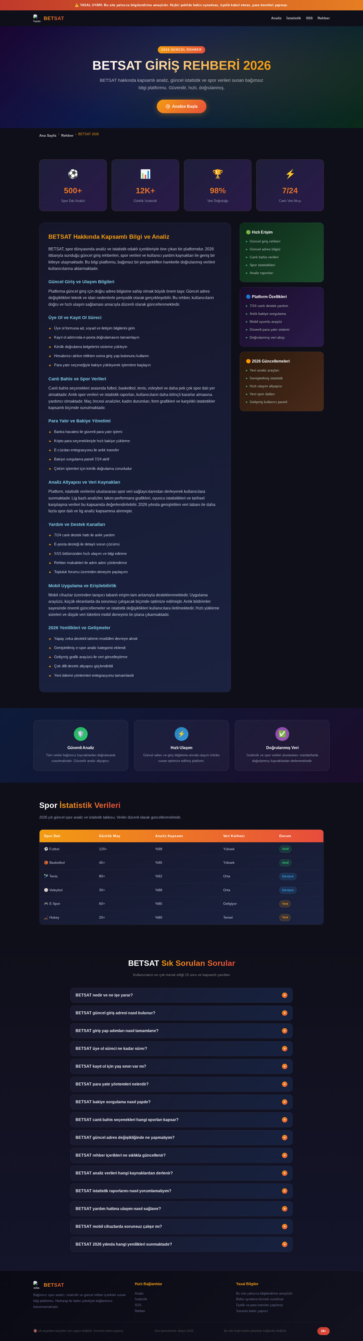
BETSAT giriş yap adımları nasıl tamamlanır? (181, 1031)
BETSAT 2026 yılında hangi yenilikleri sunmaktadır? (181, 1244)
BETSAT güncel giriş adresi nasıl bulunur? (181, 1013)
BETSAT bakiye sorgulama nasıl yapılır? (181, 1102)
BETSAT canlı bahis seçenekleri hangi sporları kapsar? (181, 1120)
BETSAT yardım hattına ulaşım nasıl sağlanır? (181, 1209)
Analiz (276, 18)
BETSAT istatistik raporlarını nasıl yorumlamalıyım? (181, 1191)
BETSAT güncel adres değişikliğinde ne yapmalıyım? (181, 1137)
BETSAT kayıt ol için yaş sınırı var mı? (181, 1066)
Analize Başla (185, 106)
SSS (309, 18)
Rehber (324, 18)
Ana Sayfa (47, 135)
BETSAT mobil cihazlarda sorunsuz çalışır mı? (181, 1226)
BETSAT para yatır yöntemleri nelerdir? (181, 1084)
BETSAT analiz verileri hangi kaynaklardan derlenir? (181, 1173)
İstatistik (293, 18)
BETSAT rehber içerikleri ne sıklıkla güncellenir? (181, 1155)
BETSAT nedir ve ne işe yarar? (181, 995)
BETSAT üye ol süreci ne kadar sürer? (181, 1048)
